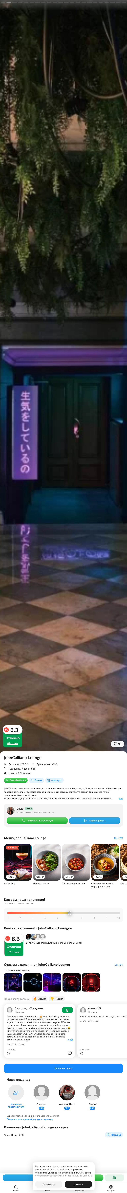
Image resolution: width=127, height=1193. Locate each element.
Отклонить (49, 1184)
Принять (78, 1184)
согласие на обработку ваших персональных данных (63, 1175)
